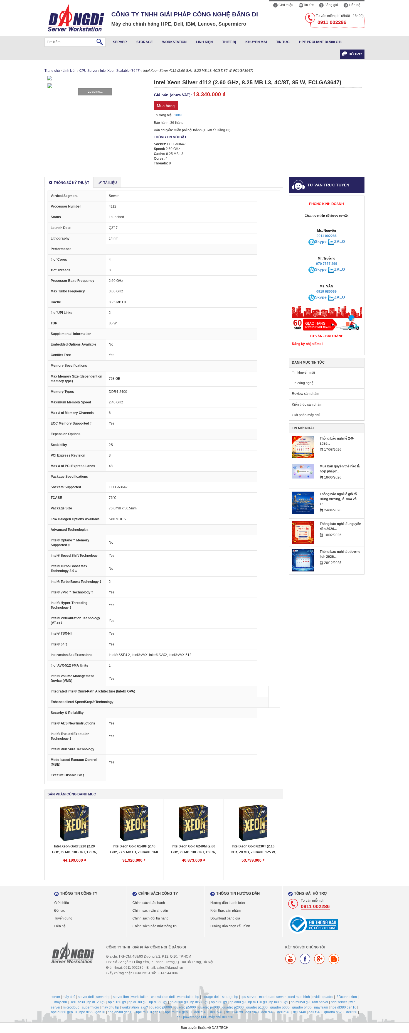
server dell (86, 997)
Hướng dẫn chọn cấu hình (230, 926)
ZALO (339, 241)
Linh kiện (204, 42)
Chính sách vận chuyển (150, 911)
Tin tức (308, 5)
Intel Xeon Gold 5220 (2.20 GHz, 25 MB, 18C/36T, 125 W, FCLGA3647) (74, 849)
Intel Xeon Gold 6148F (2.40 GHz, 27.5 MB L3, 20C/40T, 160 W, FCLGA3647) (134, 849)
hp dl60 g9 (219, 1002)
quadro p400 (302, 1007)
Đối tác (59, 911)
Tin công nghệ (303, 383)
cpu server (249, 997)
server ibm (121, 997)
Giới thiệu (285, 5)
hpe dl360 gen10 (64, 1012)
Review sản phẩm (305, 394)
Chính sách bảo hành (148, 903)
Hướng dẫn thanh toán (227, 903)
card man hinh (299, 997)
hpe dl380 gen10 (343, 1007)
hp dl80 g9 (238, 1002)
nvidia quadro (322, 997)
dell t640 (315, 1012)
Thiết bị (229, 42)
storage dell (211, 997)
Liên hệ (354, 5)
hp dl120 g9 (96, 1002)
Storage (144, 42)
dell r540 (283, 1012)
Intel (178, 115)
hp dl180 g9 (138, 1002)
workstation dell (163, 997)
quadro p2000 (233, 1007)
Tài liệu (110, 183)
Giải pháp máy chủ (306, 415)
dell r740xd (234, 1012)
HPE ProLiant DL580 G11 (320, 42)
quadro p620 (334, 1012)
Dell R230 (77, 1002)
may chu (60, 1002)
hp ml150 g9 (278, 1002)
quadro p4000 (209, 1007)
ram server (320, 1002)
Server (120, 42)
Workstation (174, 42)
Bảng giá (331, 5)
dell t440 (299, 1012)
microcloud (71, 1007)
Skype (321, 241)
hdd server (339, 1002)
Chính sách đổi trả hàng (150, 918)
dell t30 (351, 1012)
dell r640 (201, 1012)
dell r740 (216, 1012)
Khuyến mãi (256, 42)
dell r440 (268, 1012)
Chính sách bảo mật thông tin (154, 926)
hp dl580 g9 (199, 1002)
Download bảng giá (225, 918)
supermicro (90, 1007)
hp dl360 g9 (158, 1002)
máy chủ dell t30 (220, 1017)
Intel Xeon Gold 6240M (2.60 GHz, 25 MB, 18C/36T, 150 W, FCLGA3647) (193, 849)
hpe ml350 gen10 (178, 1012)
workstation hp (188, 997)
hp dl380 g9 (179, 1002)
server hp (103, 997)
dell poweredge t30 (191, 1017)
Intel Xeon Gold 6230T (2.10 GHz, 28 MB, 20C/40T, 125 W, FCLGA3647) (253, 849)
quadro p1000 (257, 1007)
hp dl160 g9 (117, 1002)
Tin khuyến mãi (303, 372)
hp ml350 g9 (300, 1002)
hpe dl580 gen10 (121, 1012)
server (55, 997)
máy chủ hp (110, 1007)
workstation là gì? (135, 1007)
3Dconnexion (347, 997)
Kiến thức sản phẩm (307, 404)
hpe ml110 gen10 (149, 1012)
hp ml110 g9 (257, 1002)
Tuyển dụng (63, 918)
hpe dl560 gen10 (92, 1012)
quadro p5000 (185, 1007)
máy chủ (69, 997)
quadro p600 (280, 1007)
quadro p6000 (161, 1007)
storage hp (230, 997)
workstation (140, 997)
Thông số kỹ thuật (71, 183)
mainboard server (272, 997)
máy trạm (321, 1007)
